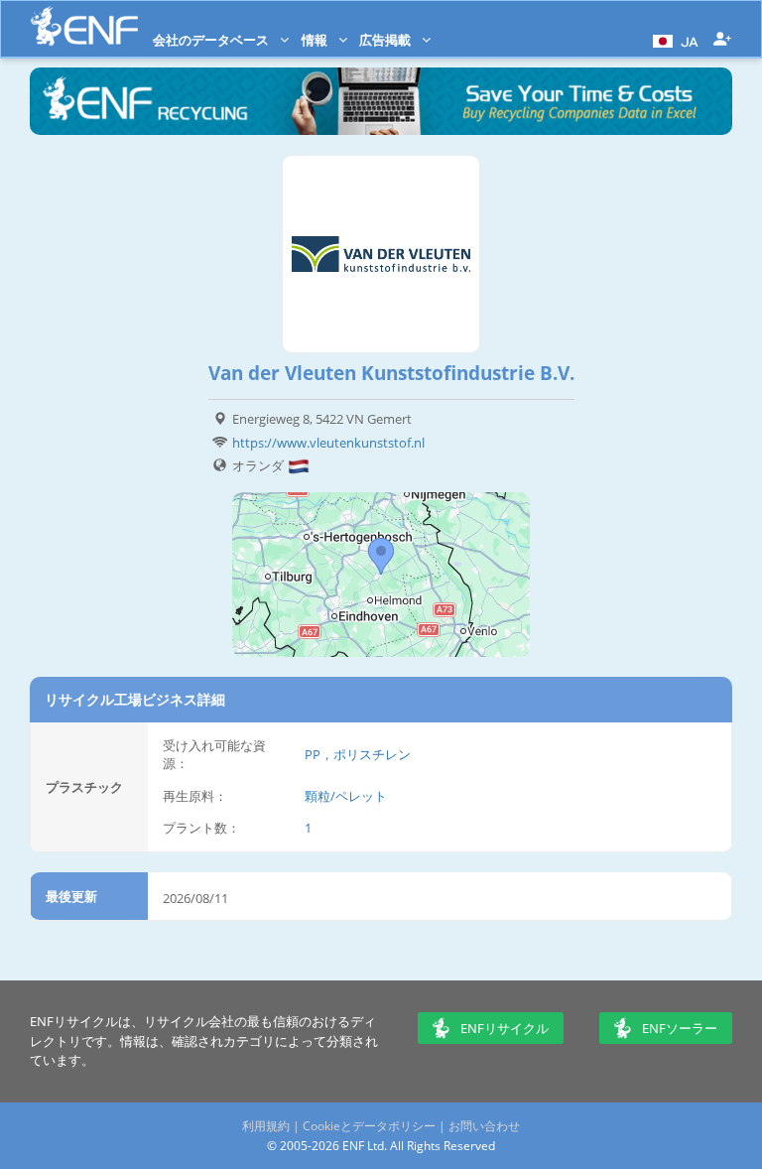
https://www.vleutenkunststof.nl (328, 443)
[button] (673, 40)
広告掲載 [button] (386, 40)
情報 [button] (316, 40)
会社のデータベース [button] (212, 40)
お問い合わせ (484, 1125)
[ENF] (84, 26)
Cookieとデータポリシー (369, 1125)
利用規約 (266, 1125)
